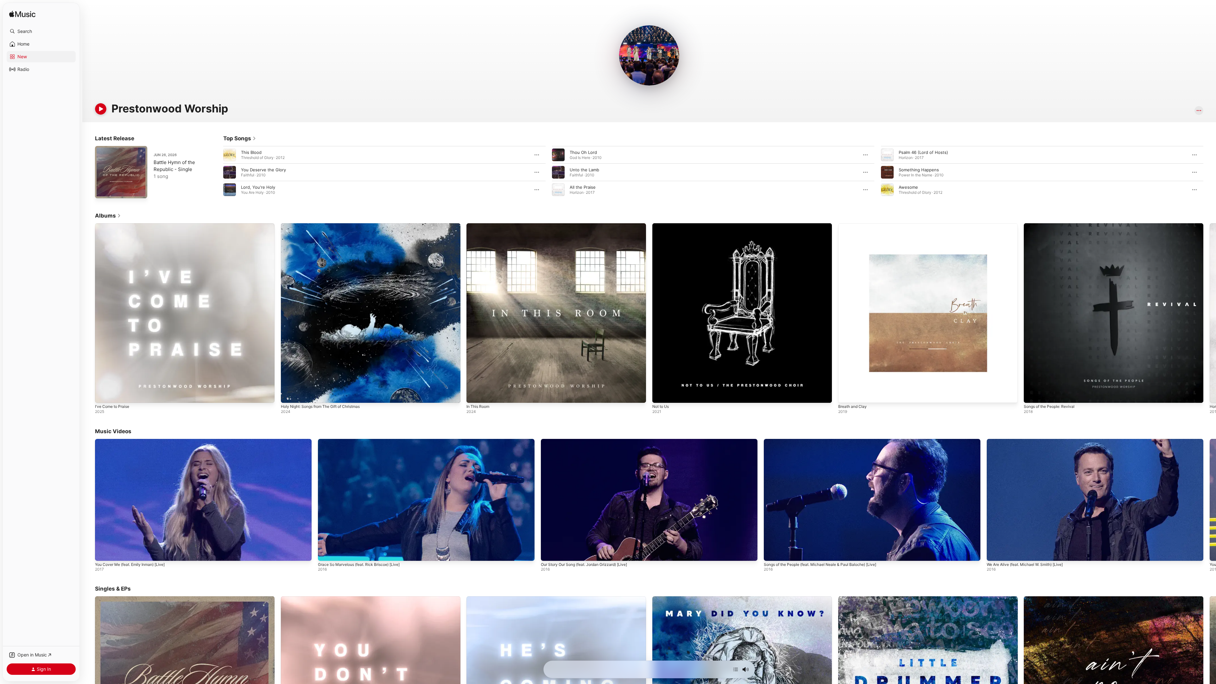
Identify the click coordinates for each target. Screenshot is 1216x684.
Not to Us (662, 225)
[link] (239, 138)
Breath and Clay (853, 225)
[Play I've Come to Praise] (103, 395)
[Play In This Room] (474, 395)
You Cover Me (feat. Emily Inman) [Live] (130, 564)
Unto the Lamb (584, 169)
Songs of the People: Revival (1052, 225)
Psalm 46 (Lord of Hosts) (923, 152)
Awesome (908, 187)
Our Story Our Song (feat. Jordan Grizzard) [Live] (584, 564)
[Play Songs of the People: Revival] (1031, 395)
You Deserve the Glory (263, 169)
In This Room (479, 225)
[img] (22, 14)
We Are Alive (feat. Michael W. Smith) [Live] (1025, 564)
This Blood (251, 152)
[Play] (100, 109)
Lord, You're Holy (258, 187)
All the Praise (583, 187)
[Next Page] (1209, 172)
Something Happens (919, 169)
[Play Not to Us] (660, 395)
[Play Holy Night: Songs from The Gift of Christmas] (289, 395)
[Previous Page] (216, 172)
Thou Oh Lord (583, 152)
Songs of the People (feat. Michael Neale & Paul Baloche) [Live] (820, 564)
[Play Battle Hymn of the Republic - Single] (103, 190)
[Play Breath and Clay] (846, 395)
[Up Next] (735, 669)
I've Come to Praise (114, 225)
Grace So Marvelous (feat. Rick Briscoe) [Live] (359, 564)
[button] (41, 31)
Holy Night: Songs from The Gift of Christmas (326, 225)
